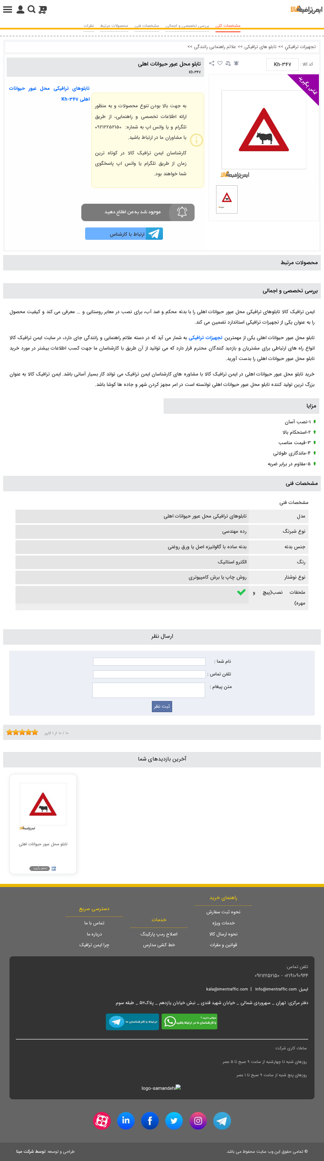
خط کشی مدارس (159, 945)
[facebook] (150, 1121)
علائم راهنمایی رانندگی (215, 47)
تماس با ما (94, 923)
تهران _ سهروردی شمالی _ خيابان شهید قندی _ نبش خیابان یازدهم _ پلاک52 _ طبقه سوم (201, 1003)
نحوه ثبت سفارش (223, 912)
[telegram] (222, 1121)
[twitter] (174, 1121)
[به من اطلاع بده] (236, 63)
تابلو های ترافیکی (260, 47)
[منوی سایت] (162, 9)
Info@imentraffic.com (276, 989)
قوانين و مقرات (223, 945)
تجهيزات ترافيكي (300, 47)
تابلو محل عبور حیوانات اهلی (169, 64)
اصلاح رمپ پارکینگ (159, 934)
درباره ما (94, 934)
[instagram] (198, 1121)
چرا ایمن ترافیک (94, 945)
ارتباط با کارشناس (127, 234)
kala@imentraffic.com (227, 989)
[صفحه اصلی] (306, 9)
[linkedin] (126, 1121)
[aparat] (102, 1121)
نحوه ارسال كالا (223, 934)
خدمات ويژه (223, 923)
